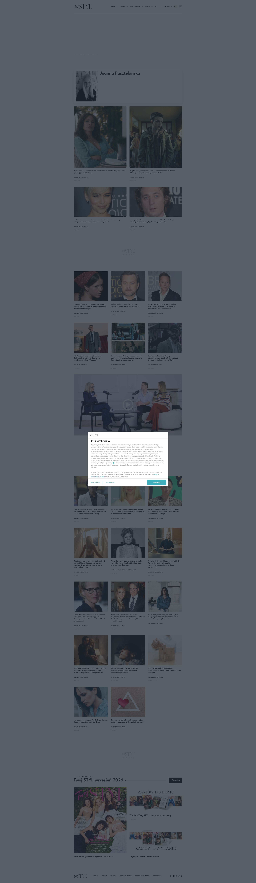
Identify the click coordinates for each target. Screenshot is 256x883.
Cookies (103, 476)
